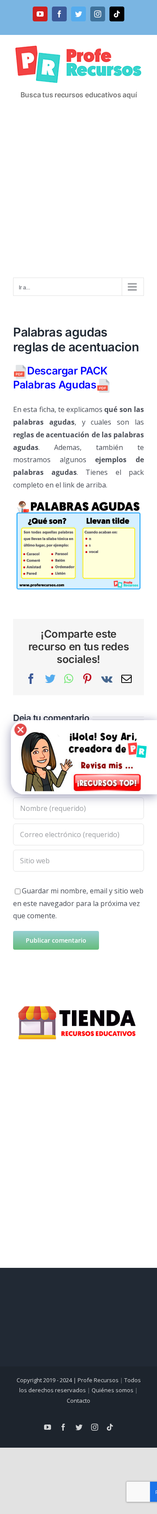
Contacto (78, 1400)
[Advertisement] (78, 194)
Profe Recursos (98, 1380)
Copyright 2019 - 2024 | (47, 1380)
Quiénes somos (112, 1390)
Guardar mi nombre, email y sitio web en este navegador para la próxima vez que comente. (78, 903)
